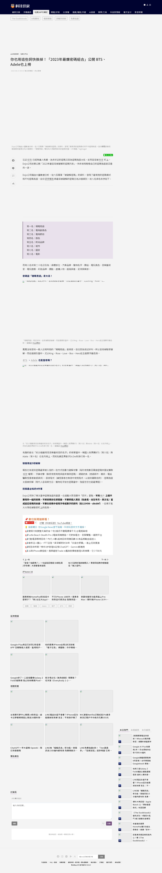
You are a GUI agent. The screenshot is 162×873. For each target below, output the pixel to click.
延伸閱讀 (14, 615)
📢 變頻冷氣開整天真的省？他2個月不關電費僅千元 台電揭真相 (56, 531)
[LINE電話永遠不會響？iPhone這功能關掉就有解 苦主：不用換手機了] (61, 701)
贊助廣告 (14, 756)
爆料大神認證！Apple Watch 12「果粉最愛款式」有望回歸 (142, 804)
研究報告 (49, 178)
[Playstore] (70, 856)
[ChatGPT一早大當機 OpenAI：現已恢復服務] (27, 734)
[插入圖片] (103, 823)
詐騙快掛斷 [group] (61, 18)
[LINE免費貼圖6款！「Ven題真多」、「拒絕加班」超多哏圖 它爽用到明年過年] (96, 734)
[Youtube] (144, 5)
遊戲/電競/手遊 (79, 12)
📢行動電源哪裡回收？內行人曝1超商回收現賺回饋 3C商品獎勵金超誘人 (60, 538)
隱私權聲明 (84, 862)
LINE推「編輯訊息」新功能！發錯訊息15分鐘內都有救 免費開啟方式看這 (61, 749)
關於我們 (109, 862)
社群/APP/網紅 (41, 12)
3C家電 (66, 12)
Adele (44, 606)
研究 (103, 146)
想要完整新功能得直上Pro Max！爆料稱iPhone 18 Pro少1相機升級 (94, 598)
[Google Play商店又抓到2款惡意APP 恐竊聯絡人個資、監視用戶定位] (27, 631)
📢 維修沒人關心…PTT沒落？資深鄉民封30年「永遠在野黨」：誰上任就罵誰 (62, 542)
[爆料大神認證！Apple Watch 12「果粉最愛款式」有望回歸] (125, 804)
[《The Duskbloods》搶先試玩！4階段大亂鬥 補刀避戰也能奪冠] (125, 815)
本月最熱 (146, 729)
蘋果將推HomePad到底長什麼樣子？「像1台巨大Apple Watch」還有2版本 (36, 598)
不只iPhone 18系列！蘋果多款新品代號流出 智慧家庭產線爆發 (65, 598)
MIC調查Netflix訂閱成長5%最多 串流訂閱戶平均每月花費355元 (95, 716)
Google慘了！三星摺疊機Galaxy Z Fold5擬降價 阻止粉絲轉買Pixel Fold (26, 679)
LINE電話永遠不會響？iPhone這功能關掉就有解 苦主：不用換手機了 (61, 716)
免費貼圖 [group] (75, 18)
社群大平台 (24, 54)
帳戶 (53, 606)
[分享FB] (13, 160)
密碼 (26, 606)
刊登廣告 (44, 862)
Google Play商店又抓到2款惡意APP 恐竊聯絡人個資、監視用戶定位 (26, 646)
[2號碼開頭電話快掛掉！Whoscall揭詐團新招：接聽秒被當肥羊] (125, 738)
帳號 (70, 606)
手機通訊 (27, 12)
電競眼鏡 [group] (48, 18)
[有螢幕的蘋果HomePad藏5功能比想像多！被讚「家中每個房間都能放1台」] (125, 826)
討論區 (13, 791)
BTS (61, 606)
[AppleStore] (74, 856)
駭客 (35, 606)
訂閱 (101, 857)
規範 (14, 823)
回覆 (109, 823)
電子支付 (127, 12)
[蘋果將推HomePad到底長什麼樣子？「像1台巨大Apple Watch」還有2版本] (36, 585)
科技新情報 (115, 12)
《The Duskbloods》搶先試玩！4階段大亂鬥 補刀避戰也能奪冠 (142, 815)
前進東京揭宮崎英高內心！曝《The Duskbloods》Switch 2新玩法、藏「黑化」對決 (142, 837)
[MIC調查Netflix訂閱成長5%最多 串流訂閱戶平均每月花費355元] (96, 701)
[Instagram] (61, 856)
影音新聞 (139, 12)
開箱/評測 (55, 12)
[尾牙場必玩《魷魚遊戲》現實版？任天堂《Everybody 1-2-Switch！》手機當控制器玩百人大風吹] (61, 664)
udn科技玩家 (14, 54)
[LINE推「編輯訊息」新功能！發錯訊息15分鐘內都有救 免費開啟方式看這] (61, 734)
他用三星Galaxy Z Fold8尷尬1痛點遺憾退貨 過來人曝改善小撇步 (141, 771)
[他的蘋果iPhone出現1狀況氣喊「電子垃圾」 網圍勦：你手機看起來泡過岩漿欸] (61, 631)
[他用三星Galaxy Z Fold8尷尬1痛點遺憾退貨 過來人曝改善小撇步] (125, 771)
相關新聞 (14, 686)
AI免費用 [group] (35, 18)
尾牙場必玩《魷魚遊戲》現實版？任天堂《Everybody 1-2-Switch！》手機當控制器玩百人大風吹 (61, 679)
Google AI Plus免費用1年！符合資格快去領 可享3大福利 (142, 749)
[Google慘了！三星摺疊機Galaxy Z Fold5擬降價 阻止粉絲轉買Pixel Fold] (27, 664)
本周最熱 (135, 729)
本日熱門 (124, 729)
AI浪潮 (92, 12)
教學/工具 (102, 12)
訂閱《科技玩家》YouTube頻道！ (56, 523)
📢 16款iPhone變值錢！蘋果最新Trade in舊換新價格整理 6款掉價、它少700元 (63, 550)
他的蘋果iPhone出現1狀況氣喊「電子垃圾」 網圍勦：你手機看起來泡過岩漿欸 (61, 646)
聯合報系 (94, 862)
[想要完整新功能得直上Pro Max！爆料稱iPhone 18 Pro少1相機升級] (95, 585)
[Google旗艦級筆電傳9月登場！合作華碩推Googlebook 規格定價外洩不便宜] (125, 760)
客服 (55, 862)
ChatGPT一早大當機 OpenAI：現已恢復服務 (26, 749)
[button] (147, 5)
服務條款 (71, 862)
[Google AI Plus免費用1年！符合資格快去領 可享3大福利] (125, 749)
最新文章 (16, 12)
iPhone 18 (28, 571)
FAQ (51, 862)
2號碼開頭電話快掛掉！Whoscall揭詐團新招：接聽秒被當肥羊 (142, 738)
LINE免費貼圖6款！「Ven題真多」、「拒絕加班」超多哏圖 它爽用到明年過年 (96, 749)
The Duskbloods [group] (19, 18)
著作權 (77, 862)
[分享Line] (13, 168)
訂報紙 (101, 862)
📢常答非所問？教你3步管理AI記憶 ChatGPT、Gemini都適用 (55, 546)
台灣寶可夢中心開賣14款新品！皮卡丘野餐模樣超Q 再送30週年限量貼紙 (26, 716)
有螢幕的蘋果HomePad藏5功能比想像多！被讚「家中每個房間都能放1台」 (142, 826)
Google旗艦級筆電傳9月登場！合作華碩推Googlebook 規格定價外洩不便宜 (142, 760)
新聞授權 (62, 862)
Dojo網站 (36, 343)
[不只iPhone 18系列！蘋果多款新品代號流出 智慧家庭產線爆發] (65, 585)
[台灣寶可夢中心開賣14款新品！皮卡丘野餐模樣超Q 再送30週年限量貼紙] (27, 701)
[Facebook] (57, 856)
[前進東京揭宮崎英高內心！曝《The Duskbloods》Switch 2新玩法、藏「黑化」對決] (125, 837)
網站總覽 (118, 862)
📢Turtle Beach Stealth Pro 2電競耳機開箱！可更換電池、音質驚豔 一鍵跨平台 (63, 534)
